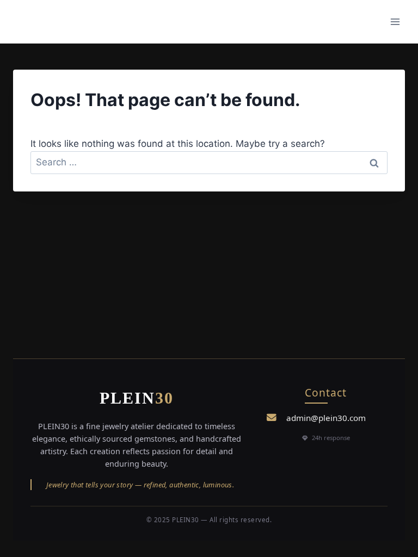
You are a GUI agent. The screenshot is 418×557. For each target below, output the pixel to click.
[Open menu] (395, 21)
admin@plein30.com (326, 417)
